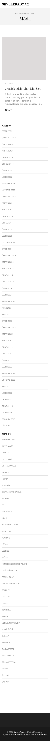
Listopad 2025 (8, 190)
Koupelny (6, 531)
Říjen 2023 (6, 308)
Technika (6, 610)
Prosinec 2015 (8, 419)
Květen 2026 (7, 151)
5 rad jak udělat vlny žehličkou (23, 88)
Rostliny (6, 597)
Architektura (8, 440)
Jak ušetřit (7, 512)
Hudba (5, 479)
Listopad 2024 (8, 242)
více (9, 110)
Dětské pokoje (9, 466)
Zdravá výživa (8, 662)
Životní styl (8, 675)
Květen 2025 (7, 210)
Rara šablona (19, 734)
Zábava (5, 636)
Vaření (5, 616)
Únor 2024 (7, 288)
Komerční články (10, 525)
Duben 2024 (7, 275)
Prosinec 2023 (8, 301)
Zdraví (5, 669)
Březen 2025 (8, 223)
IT (3, 505)
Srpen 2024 (7, 249)
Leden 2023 (7, 367)
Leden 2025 (7, 236)
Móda (5, 557)
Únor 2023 (7, 360)
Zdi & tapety (8, 656)
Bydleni (5, 453)
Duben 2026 (7, 157)
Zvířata (5, 682)
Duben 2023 (7, 347)
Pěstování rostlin (10, 584)
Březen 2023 (8, 354)
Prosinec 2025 (8, 183)
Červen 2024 (7, 262)
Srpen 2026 (7, 131)
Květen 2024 (7, 269)
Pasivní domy (8, 577)
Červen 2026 (7, 144)
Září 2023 (6, 314)
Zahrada (6, 642)
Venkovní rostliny (11, 623)
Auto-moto (7, 446)
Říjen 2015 (6, 426)
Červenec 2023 (9, 327)
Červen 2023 (7, 334)
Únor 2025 (7, 229)
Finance (5, 472)
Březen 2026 (8, 164)
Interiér (5, 498)
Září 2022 (6, 386)
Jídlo (4, 518)
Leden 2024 (7, 295)
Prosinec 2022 (8, 373)
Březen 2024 (8, 282)
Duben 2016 (7, 406)
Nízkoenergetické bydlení (14, 564)
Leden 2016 (7, 413)
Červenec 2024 (9, 255)
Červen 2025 (7, 203)
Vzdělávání (7, 629)
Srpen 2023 (7, 321)
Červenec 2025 (9, 197)
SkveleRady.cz (15, 4)
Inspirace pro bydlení (12, 492)
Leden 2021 (7, 399)
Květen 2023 (7, 341)
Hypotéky (6, 485)
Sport (5, 603)
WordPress (42, 734)
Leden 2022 (7, 393)
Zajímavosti (8, 649)
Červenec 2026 (9, 138)
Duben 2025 (7, 216)
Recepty (6, 590)
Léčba (5, 544)
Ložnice (5, 551)
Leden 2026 (7, 177)
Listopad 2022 (8, 380)
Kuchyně (6, 538)
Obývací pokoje (9, 570)
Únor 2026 (7, 170)
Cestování (7, 459)
